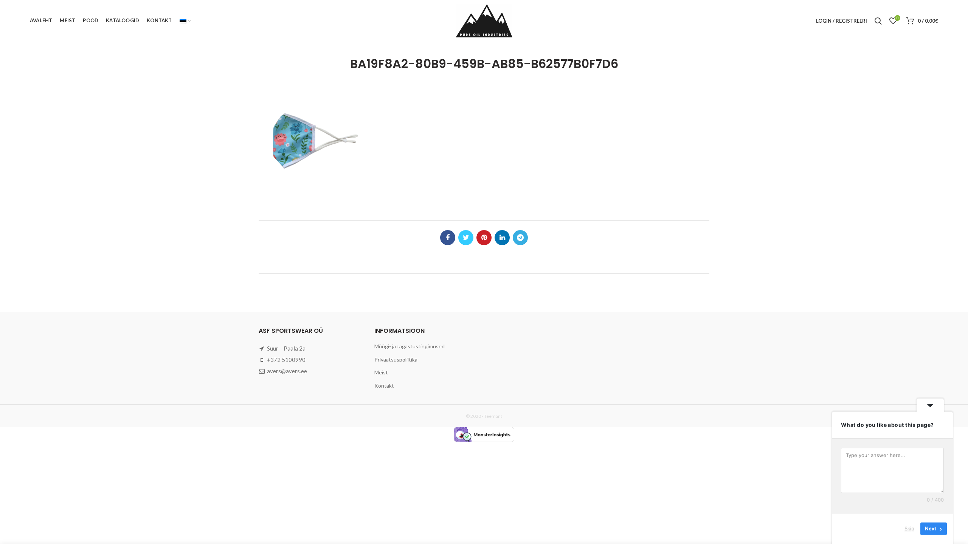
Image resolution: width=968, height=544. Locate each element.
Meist (381, 372)
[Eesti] (185, 20)
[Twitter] (465, 237)
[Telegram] (520, 237)
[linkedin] (502, 237)
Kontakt (384, 385)
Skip (909, 528)
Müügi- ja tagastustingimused (409, 346)
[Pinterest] (484, 237)
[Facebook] (447, 237)
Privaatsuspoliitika (395, 359)
